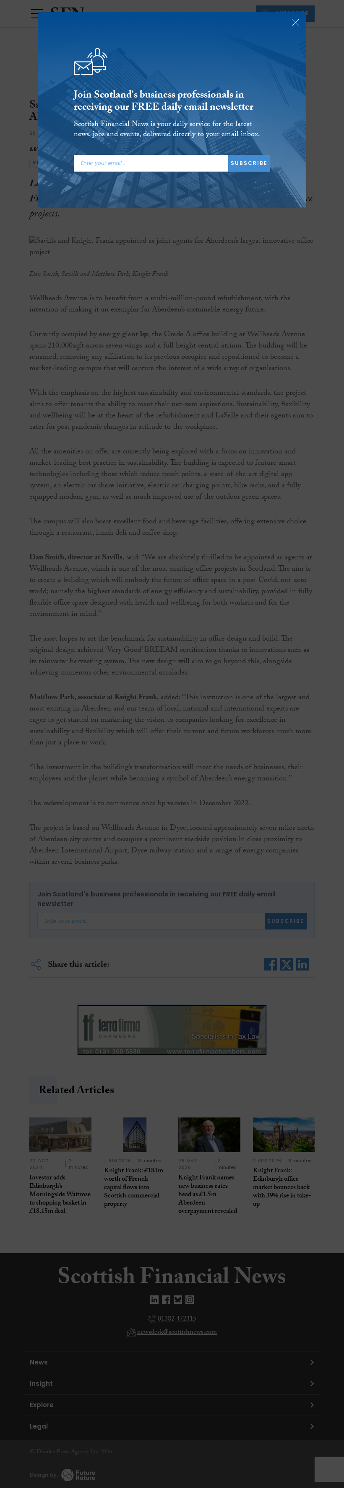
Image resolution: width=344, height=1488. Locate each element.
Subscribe (249, 163)
